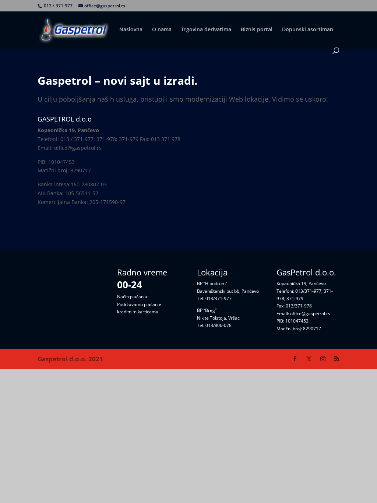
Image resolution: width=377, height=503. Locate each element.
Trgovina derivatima (206, 30)
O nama (162, 30)
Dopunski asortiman (307, 30)
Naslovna (130, 30)
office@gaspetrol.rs (310, 313)
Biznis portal (256, 30)
